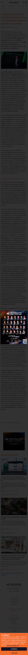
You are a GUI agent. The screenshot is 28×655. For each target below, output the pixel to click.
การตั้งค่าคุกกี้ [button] (14, 653)
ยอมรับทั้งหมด (14, 649)
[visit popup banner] (14, 327)
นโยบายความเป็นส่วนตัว (13, 645)
